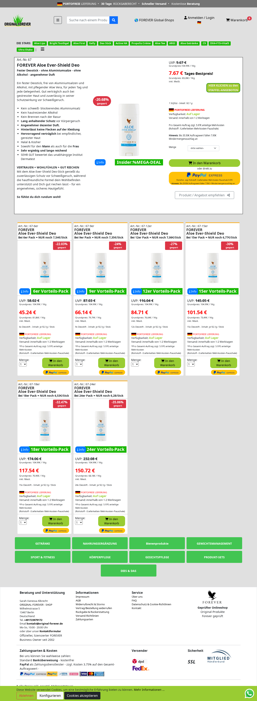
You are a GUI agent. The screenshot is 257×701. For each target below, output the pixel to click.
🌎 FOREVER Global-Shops (154, 20)
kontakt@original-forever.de (45, 623)
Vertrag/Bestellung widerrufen (94, 608)
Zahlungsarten (84, 619)
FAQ (134, 600)
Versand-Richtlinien (87, 615)
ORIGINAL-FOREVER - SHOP (36, 604)
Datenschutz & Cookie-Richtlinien (151, 604)
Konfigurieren (50, 695)
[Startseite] (17, 20)
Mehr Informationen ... (149, 690)
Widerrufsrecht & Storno (90, 604)
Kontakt (136, 608)
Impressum (82, 596)
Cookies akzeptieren (82, 695)
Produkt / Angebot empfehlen (203, 195)
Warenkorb (240, 19)
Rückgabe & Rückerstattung (92, 612)
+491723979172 (33, 620)
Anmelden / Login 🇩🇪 (200, 20)
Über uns (137, 596)
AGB (78, 600)
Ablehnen (26, 695)
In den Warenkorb (206, 163)
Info (101, 162)
